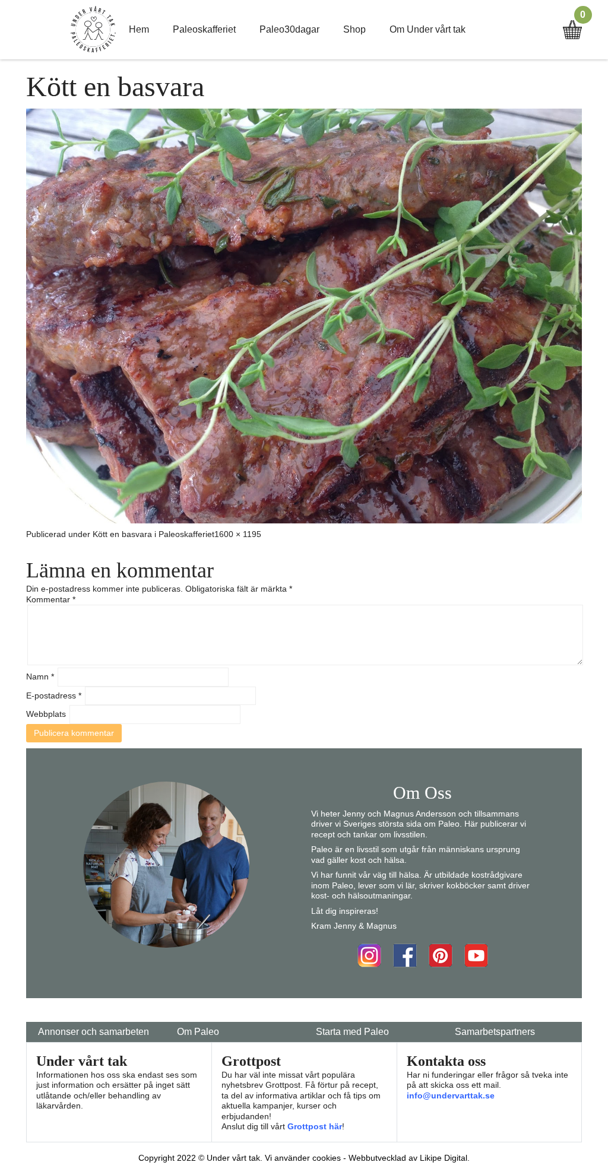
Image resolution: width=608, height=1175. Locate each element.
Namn (40, 676)
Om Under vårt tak (428, 29)
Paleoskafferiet (204, 29)
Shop (354, 29)
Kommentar (50, 599)
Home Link (93, 29)
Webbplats (46, 714)
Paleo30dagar (289, 29)
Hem (139, 29)
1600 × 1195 (237, 534)
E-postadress (53, 695)
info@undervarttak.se (451, 1095)
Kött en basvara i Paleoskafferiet (153, 534)
